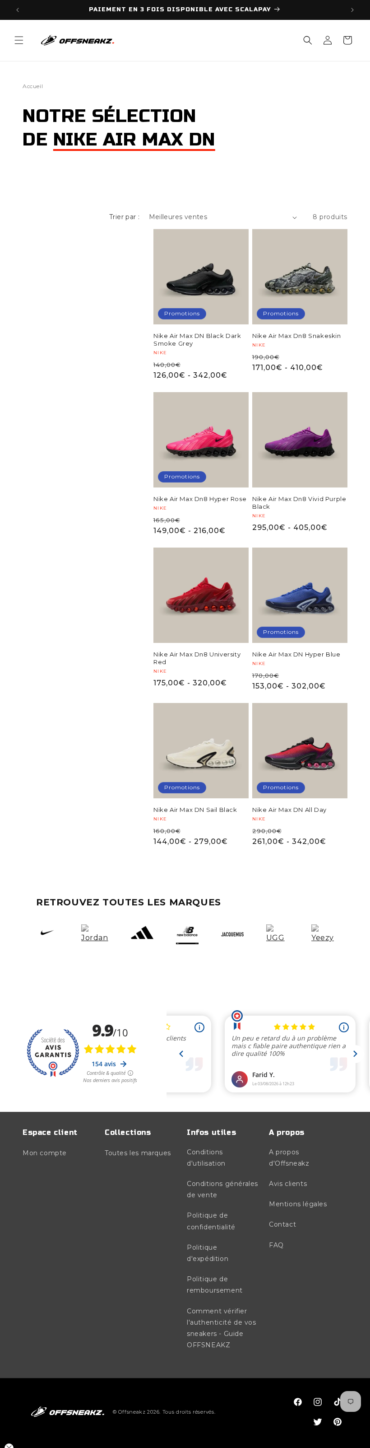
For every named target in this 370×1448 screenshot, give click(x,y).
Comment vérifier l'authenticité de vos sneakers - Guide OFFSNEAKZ (221, 1328)
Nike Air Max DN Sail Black (195, 809)
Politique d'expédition (207, 1253)
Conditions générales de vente (222, 1189)
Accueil (33, 86)
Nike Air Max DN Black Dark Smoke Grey (197, 339)
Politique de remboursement (215, 1284)
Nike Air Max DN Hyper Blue (296, 654)
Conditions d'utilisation (206, 1157)
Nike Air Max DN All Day (289, 809)
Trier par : (124, 217)
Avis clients (288, 1184)
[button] (19, 40)
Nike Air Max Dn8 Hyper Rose (199, 498)
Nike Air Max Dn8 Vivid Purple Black (299, 502)
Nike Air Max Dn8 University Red (196, 658)
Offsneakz (131, 1412)
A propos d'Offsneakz (289, 1157)
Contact (282, 1224)
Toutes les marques (138, 1153)
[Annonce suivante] (352, 10)
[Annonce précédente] (18, 10)
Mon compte (45, 1153)
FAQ (276, 1245)
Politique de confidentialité (211, 1221)
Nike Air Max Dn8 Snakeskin (296, 335)
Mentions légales (298, 1204)
